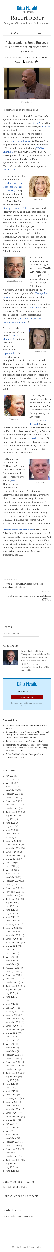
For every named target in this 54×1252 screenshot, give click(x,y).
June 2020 (10, 866)
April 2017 (10, 1004)
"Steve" (36, 123)
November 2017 (13, 978)
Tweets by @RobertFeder (15, 1187)
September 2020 (13, 855)
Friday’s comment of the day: (18, 529)
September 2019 (13, 899)
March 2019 (11, 921)
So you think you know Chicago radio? (24, 741)
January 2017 (12, 1015)
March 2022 (11, 790)
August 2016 (11, 1033)
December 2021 (13, 801)
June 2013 (10, 1171)
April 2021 (10, 830)
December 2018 (13, 931)
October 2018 (12, 939)
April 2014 (10, 1134)
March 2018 (11, 964)
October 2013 (12, 1156)
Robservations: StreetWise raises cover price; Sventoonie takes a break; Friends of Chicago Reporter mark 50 (27, 748)
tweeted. (31, 438)
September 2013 (13, 1160)
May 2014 (10, 1131)
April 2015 (10, 1091)
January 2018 (12, 971)
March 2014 (11, 1138)
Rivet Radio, (36, 307)
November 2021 (13, 805)
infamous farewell (22, 141)
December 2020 (13, 844)
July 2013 (10, 1167)
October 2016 (12, 1026)
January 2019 (12, 928)
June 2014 (10, 1127)
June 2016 (10, 1040)
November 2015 (13, 1065)
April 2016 (10, 1047)
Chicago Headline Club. (15, 208)
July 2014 (10, 1124)
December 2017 (13, 975)
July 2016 (10, 1037)
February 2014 (12, 1142)
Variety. (46, 126)
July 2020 (10, 862)
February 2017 (12, 1011)
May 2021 (10, 826)
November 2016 (13, 1022)
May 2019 (10, 913)
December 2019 (13, 888)
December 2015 (13, 1062)
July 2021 (10, 819)
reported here (10, 353)
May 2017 (10, 1000)
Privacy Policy (35, 1247)
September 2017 (13, 986)
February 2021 (12, 837)
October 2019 (12, 895)
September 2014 (13, 1116)
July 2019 (10, 906)
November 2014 (13, 1109)
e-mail (30, 1216)
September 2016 (13, 1029)
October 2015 (12, 1069)
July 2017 (10, 993)
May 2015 (10, 1087)
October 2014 (12, 1113)
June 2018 (10, 953)
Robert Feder (27, 18)
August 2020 (12, 859)
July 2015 (10, 1080)
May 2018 (10, 957)
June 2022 (10, 779)
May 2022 (10, 783)
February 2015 (12, 1098)
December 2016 (13, 1018)
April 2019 (10, 917)
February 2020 (13, 881)
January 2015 (12, 1102)
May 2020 (10, 870)
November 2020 (13, 848)
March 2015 (11, 1094)
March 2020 (11, 877)
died (13, 480)
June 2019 (10, 910)
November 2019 (13, 892)
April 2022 (10, 786)
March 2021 (11, 833)
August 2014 (11, 1120)
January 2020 (12, 884)
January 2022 (12, 797)
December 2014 (13, 1105)
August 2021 (11, 815)
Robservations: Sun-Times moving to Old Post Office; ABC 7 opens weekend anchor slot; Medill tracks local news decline (27, 735)
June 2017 (10, 997)
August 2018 (11, 946)
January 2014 (12, 1145)
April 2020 (10, 873)
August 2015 (12, 1076)
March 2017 (11, 1008)
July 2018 (10, 949)
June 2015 (10, 1084)
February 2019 (12, 924)
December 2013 (13, 1149)
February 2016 (12, 1055)
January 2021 (12, 841)
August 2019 (11, 902)
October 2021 (12, 808)
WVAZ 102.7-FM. (11, 169)
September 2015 (13, 1073)
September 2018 (13, 942)
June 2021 (10, 823)
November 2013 (13, 1153)
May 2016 (10, 1044)
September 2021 (13, 812)
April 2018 (10, 960)
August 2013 (11, 1163)
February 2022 (13, 794)
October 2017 (12, 982)
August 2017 (11, 989)
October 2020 (12, 852)
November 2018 (13, 935)
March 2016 (11, 1051)
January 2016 (12, 1058)
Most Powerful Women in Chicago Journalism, (13, 187)
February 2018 (12, 968)
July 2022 (10, 776)
